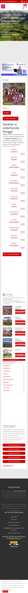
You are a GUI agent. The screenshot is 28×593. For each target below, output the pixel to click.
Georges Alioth (14, 175)
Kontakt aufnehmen (14, 525)
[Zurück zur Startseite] (24, 6)
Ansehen (22, 153)
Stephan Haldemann (14, 182)
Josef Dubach (14, 151)
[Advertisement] (14, 51)
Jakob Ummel (14, 237)
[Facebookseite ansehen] (22, 1)
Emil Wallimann (14, 198)
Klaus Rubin (14, 159)
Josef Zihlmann (14, 214)
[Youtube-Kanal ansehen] (26, 1)
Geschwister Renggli (14, 167)
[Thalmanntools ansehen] (14, 68)
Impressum (14, 516)
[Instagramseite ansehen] (24, 1)
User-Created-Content (20, 491)
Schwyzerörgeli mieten (14, 533)
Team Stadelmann (14, 245)
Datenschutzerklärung (6, 589)
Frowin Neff (14, 206)
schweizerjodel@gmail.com (10, 1)
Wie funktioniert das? (8, 465)
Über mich (14, 519)
